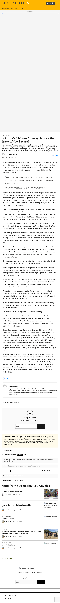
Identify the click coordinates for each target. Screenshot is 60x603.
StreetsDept (7, 330)
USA (12, 8)
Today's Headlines (6, 516)
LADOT (3, 502)
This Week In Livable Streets (12, 492)
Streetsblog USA (6, 135)
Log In (49, 3)
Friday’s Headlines (8, 545)
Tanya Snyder (12, 154)
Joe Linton (8, 494)
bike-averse (43, 330)
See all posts (6, 558)
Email (17, 426)
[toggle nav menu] (57, 3)
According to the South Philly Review (33, 345)
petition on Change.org (22, 333)
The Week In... (5, 489)
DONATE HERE (5, 8)
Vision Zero (5, 529)
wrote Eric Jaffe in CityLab (12, 217)
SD (22, 8)
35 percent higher (40, 170)
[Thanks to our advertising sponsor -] (30, 72)
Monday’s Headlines (9, 518)
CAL (16, 8)
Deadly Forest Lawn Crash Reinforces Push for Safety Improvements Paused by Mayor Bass (21, 532)
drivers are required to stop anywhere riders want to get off (33, 254)
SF (19, 8)
